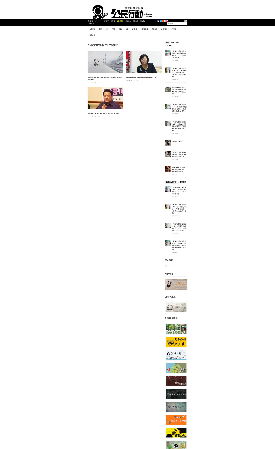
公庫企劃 (164, 29)
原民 (120, 29)
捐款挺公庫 (120, 21)
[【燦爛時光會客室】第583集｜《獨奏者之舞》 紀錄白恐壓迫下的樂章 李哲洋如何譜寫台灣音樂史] (168, 123)
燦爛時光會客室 (171, 182)
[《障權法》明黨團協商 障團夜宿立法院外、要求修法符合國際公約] (168, 154)
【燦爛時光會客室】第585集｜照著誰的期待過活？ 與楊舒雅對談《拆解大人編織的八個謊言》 (179, 72)
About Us (98, 21)
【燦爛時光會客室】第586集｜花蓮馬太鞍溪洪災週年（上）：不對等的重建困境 (179, 54)
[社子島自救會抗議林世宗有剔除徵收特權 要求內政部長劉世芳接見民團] (168, 89)
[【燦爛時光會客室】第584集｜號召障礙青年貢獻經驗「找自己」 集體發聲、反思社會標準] (168, 106)
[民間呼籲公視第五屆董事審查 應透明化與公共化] (105, 98)
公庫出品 (91, 23)
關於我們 (90, 21)
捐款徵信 (128, 21)
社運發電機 (144, 29)
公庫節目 (154, 29)
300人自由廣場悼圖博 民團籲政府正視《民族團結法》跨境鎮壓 (179, 169)
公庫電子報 (182, 182)
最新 (167, 42)
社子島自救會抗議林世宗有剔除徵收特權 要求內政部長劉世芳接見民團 (179, 91)
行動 (177, 42)
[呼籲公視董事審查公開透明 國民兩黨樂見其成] (144, 62)
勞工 (113, 29)
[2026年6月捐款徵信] (168, 143)
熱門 (172, 42)
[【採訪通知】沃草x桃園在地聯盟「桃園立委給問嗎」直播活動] (105, 62)
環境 (100, 29)
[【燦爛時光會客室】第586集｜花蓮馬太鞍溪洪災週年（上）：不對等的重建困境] (168, 52)
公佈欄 (113, 21)
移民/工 (134, 29)
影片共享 (106, 21)
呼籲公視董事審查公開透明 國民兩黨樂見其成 (141, 77)
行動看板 (142, 21)
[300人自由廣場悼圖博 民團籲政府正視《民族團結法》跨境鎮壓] (168, 169)
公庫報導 (92, 29)
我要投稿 (135, 21)
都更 (127, 29)
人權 (107, 29)
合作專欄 (173, 29)
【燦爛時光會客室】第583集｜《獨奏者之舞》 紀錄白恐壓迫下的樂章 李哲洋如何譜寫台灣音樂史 (179, 126)
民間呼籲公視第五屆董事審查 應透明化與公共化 (104, 113)
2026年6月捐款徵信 (178, 141)
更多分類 (92, 35)
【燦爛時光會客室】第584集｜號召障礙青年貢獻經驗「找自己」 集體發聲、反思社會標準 (179, 108)
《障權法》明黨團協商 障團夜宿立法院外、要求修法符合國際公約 (179, 154)
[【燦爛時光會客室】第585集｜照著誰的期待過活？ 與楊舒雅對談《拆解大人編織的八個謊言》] (168, 70)
